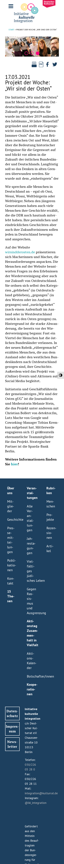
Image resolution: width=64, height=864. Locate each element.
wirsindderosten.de (20, 252)
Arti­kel (49, 548)
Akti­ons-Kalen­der (31, 660)
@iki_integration (35, 803)
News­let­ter (12, 744)
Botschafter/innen (31, 676)
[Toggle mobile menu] (11, 6)
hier (14, 464)
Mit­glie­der (10, 506)
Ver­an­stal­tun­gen (32, 493)
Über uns (10, 490)
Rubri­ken (50, 490)
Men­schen (50, 503)
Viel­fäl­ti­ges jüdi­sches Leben (31, 571)
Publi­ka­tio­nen (11, 565)
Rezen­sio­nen (50, 533)
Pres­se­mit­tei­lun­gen (11, 540)
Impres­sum (12, 728)
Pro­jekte (50, 517)
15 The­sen (10, 596)
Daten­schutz (12, 713)
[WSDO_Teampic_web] (32, 46)
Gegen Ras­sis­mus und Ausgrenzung (31, 601)
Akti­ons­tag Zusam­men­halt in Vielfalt (32, 633)
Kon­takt (10, 580)
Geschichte (11, 519)
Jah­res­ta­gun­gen (31, 545)
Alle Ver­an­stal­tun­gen (30, 518)
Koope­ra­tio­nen (32, 689)
